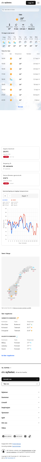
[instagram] (25, 436)
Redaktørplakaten (26, 450)
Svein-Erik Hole (16, 446)
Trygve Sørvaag (16, 444)
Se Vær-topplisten (8, 355)
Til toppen (5, 368)
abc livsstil (19, 436)
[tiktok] (30, 436)
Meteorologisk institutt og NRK (22, 308)
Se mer (20, 107)
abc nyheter (8, 436)
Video (4, 428)
